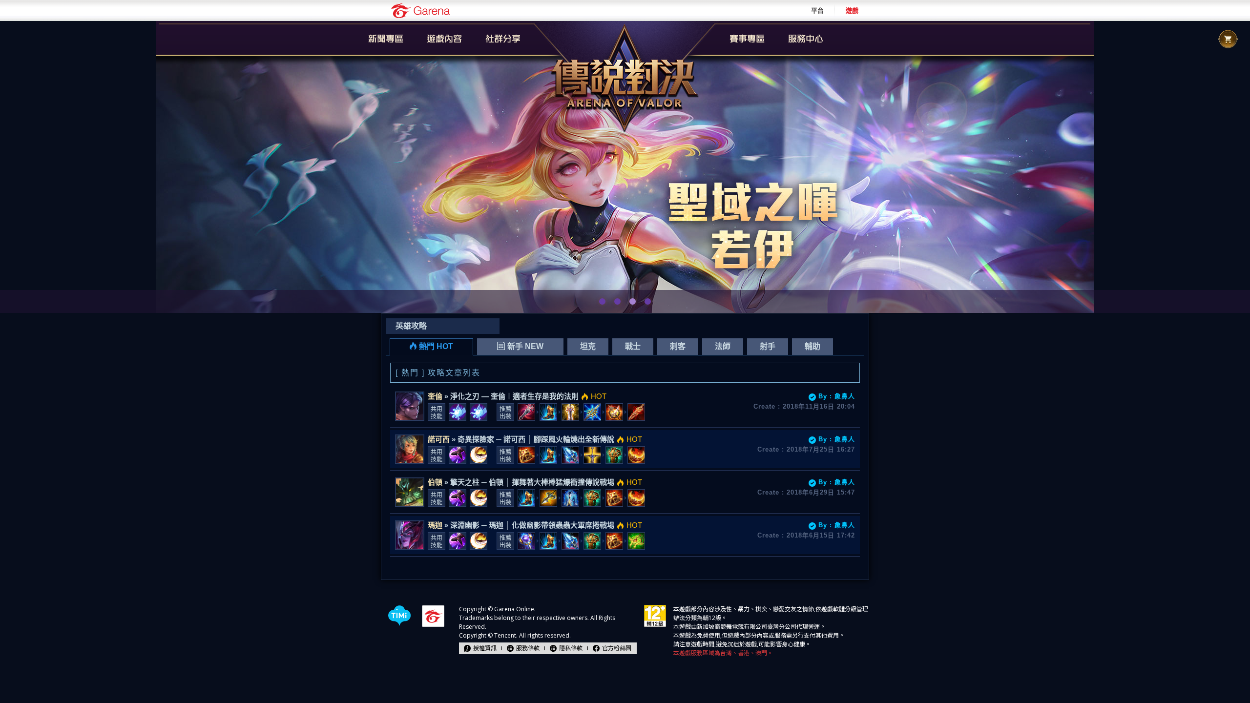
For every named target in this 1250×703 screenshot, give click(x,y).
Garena (420, 10)
